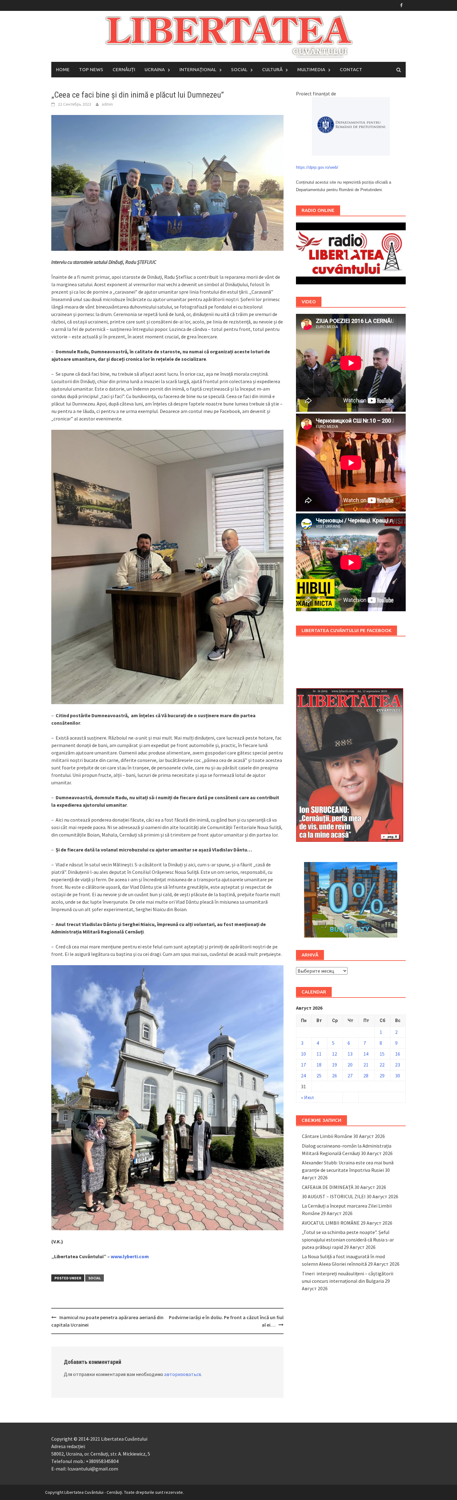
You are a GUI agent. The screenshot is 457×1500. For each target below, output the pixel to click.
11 (318, 1054)
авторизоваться (182, 1374)
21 (365, 1065)
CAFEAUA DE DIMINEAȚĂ (327, 1187)
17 (303, 1065)
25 (318, 1075)
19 (334, 1065)
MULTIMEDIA (311, 69)
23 (397, 1065)
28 (365, 1075)
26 (334, 1075)
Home (63, 69)
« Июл (307, 1097)
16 (397, 1054)
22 (382, 1065)
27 (350, 1075)
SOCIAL (239, 69)
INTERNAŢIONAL (197, 69)
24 (303, 1075)
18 (318, 1065)
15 (382, 1054)
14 (365, 1054)
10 (303, 1054)
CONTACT (351, 69)
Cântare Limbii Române (327, 1136)
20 (350, 1065)
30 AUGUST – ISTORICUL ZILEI (334, 1196)
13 (350, 1054)
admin (107, 104)
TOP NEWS (91, 69)
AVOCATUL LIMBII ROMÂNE (331, 1223)
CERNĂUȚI (124, 69)
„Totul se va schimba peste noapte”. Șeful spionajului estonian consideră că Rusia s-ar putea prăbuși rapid (348, 1239)
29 (382, 1075)
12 (334, 1054)
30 (397, 1075)
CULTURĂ (272, 69)
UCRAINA (155, 69)
